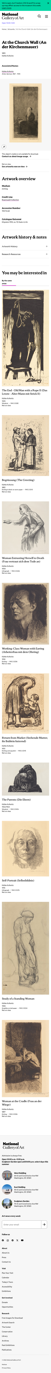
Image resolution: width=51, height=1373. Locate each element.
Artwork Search (8, 1322)
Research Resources (11, 254)
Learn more (6, 8)
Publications (7, 1350)
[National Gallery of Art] (25, 1145)
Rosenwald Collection (10, 200)
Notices (4, 1364)
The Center (6, 1327)
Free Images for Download (12, 1318)
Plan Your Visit (7, 1273)
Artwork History (9, 246)
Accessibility (7, 1286)
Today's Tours (7, 1282)
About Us (5, 1253)
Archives (5, 1340)
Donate (5, 1302)
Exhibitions (6, 1291)
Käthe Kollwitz (8, 71)
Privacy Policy (6, 1368)
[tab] (9, 282)
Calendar (5, 1277)
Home (4, 29)
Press (4, 1257)
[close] (48, 3)
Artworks (11, 29)
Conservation (7, 1331)
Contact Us (6, 1262)
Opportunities (7, 1307)
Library (5, 1336)
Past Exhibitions (8, 1345)
